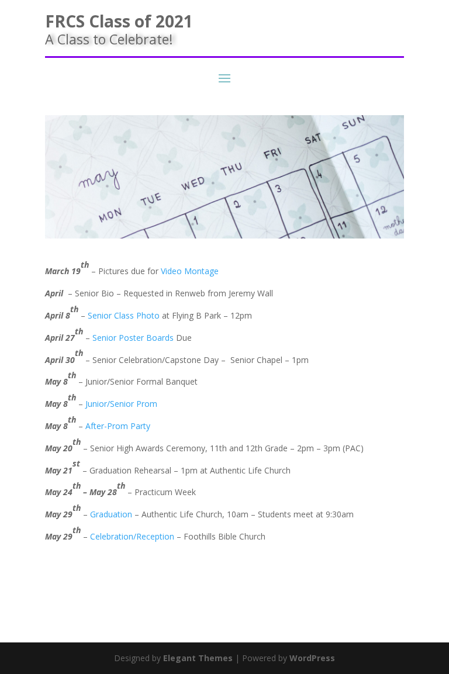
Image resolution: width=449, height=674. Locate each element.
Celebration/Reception (132, 536)
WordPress (312, 657)
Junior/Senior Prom (121, 403)
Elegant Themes (198, 657)
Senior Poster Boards (133, 337)
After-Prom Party (117, 425)
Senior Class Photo (124, 315)
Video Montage (190, 270)
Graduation (111, 514)
